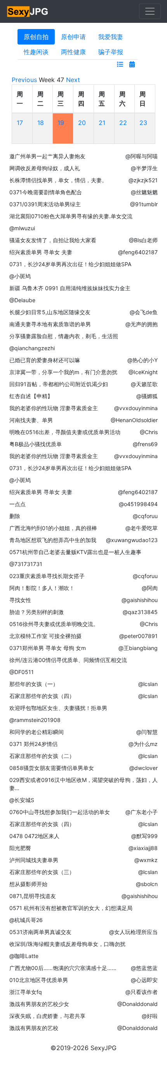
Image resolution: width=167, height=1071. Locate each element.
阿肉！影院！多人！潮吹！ (42, 588)
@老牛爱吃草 (141, 528)
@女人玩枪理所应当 (133, 932)
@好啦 (150, 1016)
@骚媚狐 (147, 396)
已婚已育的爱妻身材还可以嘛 (44, 360)
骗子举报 (110, 52)
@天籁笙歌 (144, 384)
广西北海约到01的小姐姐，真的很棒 (53, 528)
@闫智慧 (147, 732)
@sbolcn (147, 884)
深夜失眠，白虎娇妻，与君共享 (47, 1016)
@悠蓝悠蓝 (144, 968)
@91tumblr (144, 204)
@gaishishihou (140, 600)
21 (102, 123)
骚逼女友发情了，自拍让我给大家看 (52, 240)
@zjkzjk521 (143, 180)
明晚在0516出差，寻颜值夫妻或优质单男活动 (64, 432)
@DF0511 (21, 672)
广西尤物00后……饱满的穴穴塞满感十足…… (63, 968)
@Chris (149, 432)
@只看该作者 (141, 992)
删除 (14, 516)
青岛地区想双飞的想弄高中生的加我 (52, 540)
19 (60, 123)
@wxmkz (146, 860)
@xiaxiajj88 (143, 848)
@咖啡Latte (23, 956)
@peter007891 (138, 636)
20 (82, 123)
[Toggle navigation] (150, 11)
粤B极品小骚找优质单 (35, 444)
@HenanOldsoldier (134, 420)
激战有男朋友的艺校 (33, 1028)
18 (40, 123)
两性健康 (73, 52)
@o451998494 (138, 504)
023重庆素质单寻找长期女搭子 (47, 576)
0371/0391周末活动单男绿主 (45, 204)
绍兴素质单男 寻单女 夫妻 (40, 252)
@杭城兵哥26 (26, 920)
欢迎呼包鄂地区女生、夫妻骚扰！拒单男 (58, 708)
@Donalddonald (137, 1004)
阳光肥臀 (20, 848)
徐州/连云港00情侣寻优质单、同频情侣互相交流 (68, 660)
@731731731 (25, 564)
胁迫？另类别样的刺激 (36, 612)
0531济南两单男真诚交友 (40, 932)
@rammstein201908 (35, 720)
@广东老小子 (141, 812)
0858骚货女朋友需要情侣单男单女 (51, 768)
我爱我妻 (110, 37)
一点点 (17, 504)
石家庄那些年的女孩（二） (42, 756)
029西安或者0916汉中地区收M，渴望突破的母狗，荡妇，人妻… (83, 784)
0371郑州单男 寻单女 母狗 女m (47, 648)
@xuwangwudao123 (132, 540)
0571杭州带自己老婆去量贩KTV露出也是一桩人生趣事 (75, 552)
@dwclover (143, 768)
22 (123, 123)
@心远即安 (144, 980)
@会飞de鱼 (144, 312)
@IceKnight (143, 372)
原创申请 (73, 37)
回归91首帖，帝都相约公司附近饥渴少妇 (58, 384)
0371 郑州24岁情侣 (33, 744)
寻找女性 (20, 600)
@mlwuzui (22, 228)
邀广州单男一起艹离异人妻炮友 (47, 156)
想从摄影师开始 (28, 884)
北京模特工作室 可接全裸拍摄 (45, 636)
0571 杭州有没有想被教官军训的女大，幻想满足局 (70, 908)
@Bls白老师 (143, 240)
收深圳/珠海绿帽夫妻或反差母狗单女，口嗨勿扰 (67, 944)
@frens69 (145, 444)
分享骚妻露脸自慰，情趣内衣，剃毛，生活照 (63, 336)
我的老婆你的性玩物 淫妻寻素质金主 (53, 408)
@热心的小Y (142, 360)
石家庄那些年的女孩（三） (42, 872)
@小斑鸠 (20, 276)
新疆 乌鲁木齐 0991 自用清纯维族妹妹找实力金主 (69, 288)
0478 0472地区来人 (34, 836)
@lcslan (148, 684)
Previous (24, 80)
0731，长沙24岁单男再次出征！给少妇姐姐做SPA (70, 264)
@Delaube (22, 300)
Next (73, 80)
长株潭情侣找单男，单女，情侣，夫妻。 (58, 180)
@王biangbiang (138, 648)
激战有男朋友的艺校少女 (39, 1004)
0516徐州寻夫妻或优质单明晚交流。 (54, 624)
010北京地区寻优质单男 (38, 980)
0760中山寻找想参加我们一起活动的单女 (59, 812)
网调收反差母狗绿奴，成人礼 (44, 168)
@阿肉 (150, 588)
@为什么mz (143, 744)
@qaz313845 (140, 612)
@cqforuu (145, 516)
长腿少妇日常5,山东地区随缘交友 (49, 312)
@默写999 (144, 836)
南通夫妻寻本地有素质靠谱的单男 (50, 324)
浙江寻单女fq (25, 992)
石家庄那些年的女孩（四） (42, 696)
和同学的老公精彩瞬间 (36, 732)
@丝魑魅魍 (144, 192)
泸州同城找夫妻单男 (33, 860)
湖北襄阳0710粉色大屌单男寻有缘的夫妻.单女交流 (70, 216)
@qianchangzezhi (32, 348)
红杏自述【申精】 (31, 396)
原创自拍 (36, 37)
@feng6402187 (138, 252)
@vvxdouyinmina (136, 408)
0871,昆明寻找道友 (32, 896)
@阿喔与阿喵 (141, 156)
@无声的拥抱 (141, 324)
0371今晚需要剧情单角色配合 (45, 192)
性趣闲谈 (36, 52)
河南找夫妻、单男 (31, 420)
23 (143, 123)
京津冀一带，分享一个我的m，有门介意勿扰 (63, 372)
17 (20, 123)
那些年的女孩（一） (33, 684)
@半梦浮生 (144, 168)
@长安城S (21, 800)
